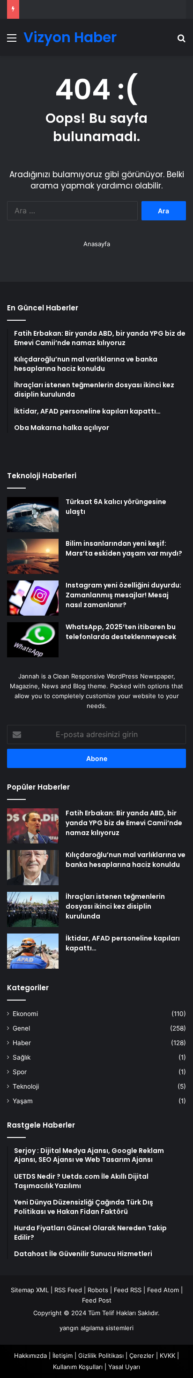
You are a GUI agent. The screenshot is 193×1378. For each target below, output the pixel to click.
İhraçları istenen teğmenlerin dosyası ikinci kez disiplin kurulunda (115, 906)
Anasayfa (96, 244)
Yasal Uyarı (124, 1366)
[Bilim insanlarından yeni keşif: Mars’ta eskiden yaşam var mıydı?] (33, 556)
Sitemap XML (30, 1290)
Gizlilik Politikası (101, 1355)
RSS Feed (68, 1290)
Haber (22, 1043)
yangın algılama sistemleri (96, 1328)
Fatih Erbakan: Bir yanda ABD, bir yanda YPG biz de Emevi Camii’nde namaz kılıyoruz (124, 822)
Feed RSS (127, 1290)
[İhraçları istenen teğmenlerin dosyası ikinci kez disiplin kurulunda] (33, 909)
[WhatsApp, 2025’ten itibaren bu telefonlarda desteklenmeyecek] (33, 639)
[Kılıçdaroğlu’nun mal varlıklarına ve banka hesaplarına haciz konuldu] (33, 867)
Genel (21, 1028)
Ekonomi (25, 1013)
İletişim (62, 1355)
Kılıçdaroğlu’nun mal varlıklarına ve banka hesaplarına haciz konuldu (126, 859)
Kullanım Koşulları (78, 1366)
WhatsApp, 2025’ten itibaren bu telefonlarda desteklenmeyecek (121, 631)
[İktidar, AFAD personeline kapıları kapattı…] (33, 951)
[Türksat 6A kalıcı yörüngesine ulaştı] (33, 514)
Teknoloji (26, 1086)
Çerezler (141, 1355)
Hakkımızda (30, 1355)
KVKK (167, 1355)
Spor (20, 1072)
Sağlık (21, 1057)
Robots (98, 1290)
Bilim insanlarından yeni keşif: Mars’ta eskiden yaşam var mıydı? (124, 548)
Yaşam (23, 1101)
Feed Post (96, 1300)
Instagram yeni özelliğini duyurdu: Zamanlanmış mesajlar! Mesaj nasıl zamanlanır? (123, 595)
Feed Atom (163, 1290)
